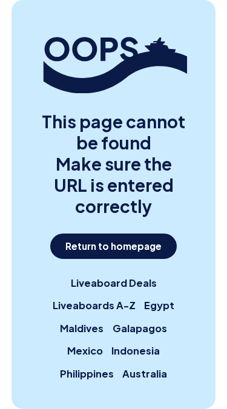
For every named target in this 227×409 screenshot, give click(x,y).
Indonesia (135, 350)
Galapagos (140, 328)
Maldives (82, 328)
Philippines (87, 373)
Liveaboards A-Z (94, 305)
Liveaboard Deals (114, 282)
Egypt (159, 305)
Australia (144, 373)
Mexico (85, 350)
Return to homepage (113, 246)
